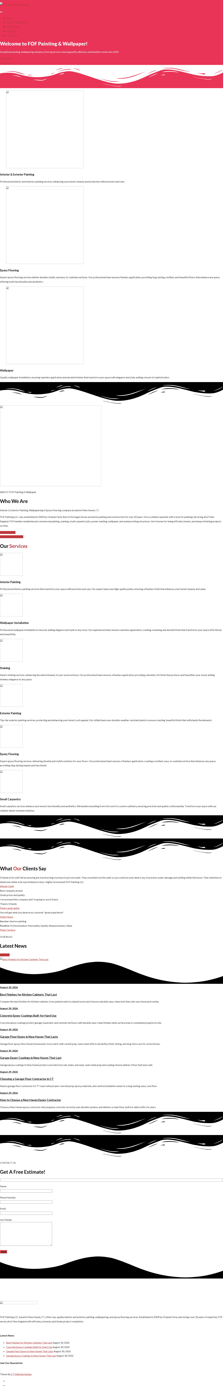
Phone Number (8, 1197)
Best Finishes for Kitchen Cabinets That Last (28, 994)
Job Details (6, 1219)
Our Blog (11, 30)
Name (3, 1186)
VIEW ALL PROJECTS (11, 536)
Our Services (12, 26)
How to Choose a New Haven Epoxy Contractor (30, 1100)
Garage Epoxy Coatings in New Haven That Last (30, 1057)
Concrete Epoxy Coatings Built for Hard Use (28, 1015)
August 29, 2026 (9, 1071)
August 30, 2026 (9, 987)
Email (3, 1208)
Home (9, 17)
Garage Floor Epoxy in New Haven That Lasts (29, 1036)
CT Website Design (21, 1374)
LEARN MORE (7, 532)
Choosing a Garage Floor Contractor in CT (27, 1079)
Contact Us (12, 35)
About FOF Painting (16, 22)
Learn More (6, 58)
